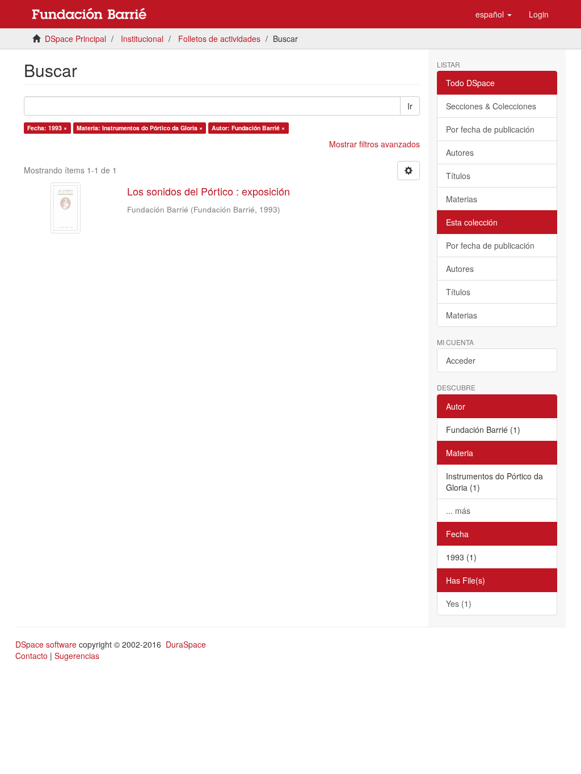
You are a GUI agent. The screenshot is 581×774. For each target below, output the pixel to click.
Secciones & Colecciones (491, 106)
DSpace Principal (75, 38)
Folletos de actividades (219, 38)
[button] (493, 14)
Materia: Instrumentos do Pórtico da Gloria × (140, 128)
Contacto (31, 655)
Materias (461, 199)
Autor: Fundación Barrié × (248, 128)
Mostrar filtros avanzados (374, 144)
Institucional (142, 38)
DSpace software (46, 644)
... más (458, 510)
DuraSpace (186, 644)
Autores (460, 152)
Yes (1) (458, 603)
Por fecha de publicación (490, 129)
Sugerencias (76, 655)
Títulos (458, 175)
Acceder (460, 360)
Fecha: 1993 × (47, 128)
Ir (409, 106)
